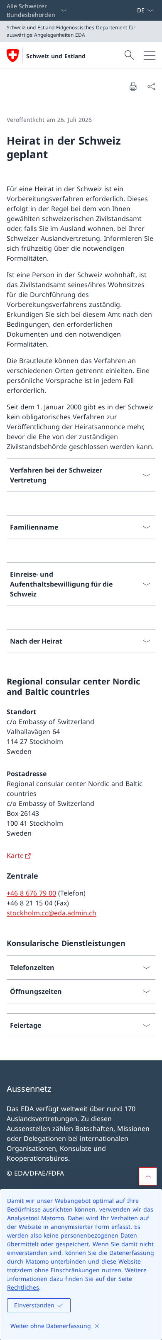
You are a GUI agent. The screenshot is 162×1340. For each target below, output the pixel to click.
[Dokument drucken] (133, 86)
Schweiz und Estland (56, 56)
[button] (148, 1176)
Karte (15, 855)
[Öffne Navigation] (149, 55)
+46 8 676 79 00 (31, 893)
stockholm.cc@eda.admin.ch (51, 912)
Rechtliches (23, 1287)
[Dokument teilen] (151, 86)
